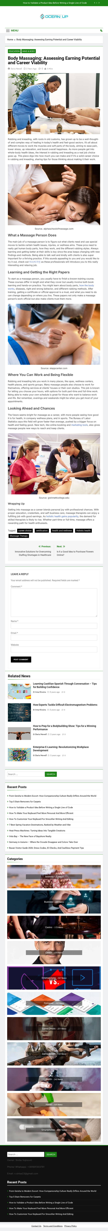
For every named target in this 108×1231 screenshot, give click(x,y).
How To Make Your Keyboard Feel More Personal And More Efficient (55, 3)
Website (15, 645)
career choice (25, 530)
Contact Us (36, 1226)
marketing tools (79, 424)
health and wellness (62, 530)
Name (14, 621)
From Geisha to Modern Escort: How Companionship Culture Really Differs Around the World (52, 796)
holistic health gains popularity (62, 516)
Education (14, 51)
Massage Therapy (19, 536)
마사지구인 (34, 261)
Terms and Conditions (53, 1226)
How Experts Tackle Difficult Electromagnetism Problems (65, 704)
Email (14, 633)
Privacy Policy (70, 1226)
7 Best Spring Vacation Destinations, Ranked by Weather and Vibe (40, 825)
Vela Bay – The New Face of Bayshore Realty (30, 836)
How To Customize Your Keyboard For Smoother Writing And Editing (41, 819)
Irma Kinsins (40, 692)
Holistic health (83, 530)
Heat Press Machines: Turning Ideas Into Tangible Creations (37, 830)
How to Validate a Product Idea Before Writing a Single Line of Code (41, 807)
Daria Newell (16, 68)
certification (42, 530)
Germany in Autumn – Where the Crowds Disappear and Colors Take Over (43, 842)
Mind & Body (28, 51)
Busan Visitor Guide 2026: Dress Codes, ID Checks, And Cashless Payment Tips (46, 848)
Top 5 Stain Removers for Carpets (25, 801)
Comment (16, 586)
